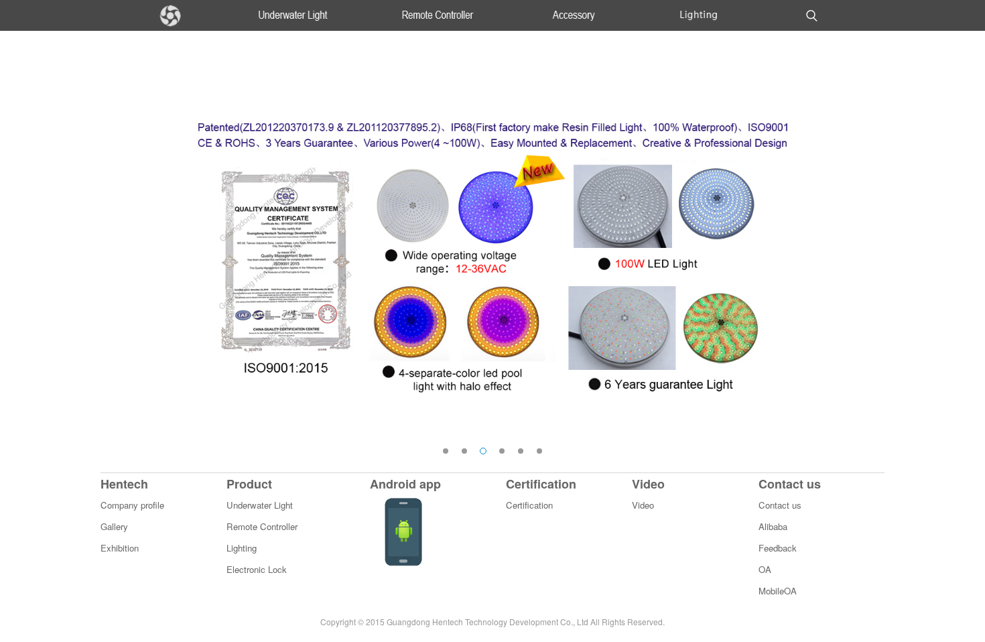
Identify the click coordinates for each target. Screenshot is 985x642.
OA (765, 569)
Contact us (780, 505)
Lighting (241, 547)
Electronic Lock (256, 569)
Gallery (114, 526)
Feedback (778, 547)
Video (643, 505)
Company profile (132, 505)
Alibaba (773, 526)
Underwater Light (259, 505)
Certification (529, 505)
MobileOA (778, 590)
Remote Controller (262, 526)
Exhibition (120, 547)
